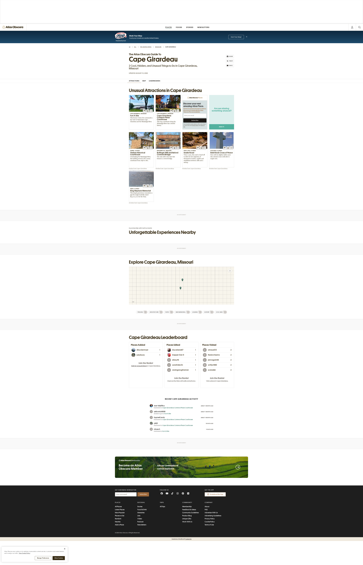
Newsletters (141, 525)
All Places (118, 506)
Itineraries (141, 512)
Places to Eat (119, 515)
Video (139, 518)
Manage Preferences (43, 558)
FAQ (206, 509)
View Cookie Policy (24, 553)
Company (209, 502)
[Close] (65, 549)
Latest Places (120, 509)
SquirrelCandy (159, 417)
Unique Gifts (186, 518)
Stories (139, 506)
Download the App (216, 494)
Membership (187, 506)
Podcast (140, 521)
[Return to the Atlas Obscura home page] (13, 27)
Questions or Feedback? (181, 539)
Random (118, 518)
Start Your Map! (236, 37)
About (207, 506)
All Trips (162, 506)
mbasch (157, 429)
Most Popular (120, 512)
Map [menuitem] (144, 81)
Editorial (141, 502)
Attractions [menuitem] (134, 81)
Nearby (118, 521)
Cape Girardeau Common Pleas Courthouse (177, 408)
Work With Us (187, 521)
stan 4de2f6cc (159, 406)
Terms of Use (209, 525)
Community (187, 502)
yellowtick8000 (159, 411)
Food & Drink (142, 509)
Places (117, 502)
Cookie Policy (210, 521)
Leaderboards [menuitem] (154, 81)
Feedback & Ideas (189, 509)
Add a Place (119, 525)
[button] (144, 110)
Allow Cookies (58, 558)
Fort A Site (167, 413)
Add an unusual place (139, 366)
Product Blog (187, 515)
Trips (162, 502)
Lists (138, 515)
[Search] (359, 27)
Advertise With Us (211, 512)
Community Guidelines (190, 512)
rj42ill (156, 423)
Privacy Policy (195, 125)
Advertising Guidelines (213, 515)
